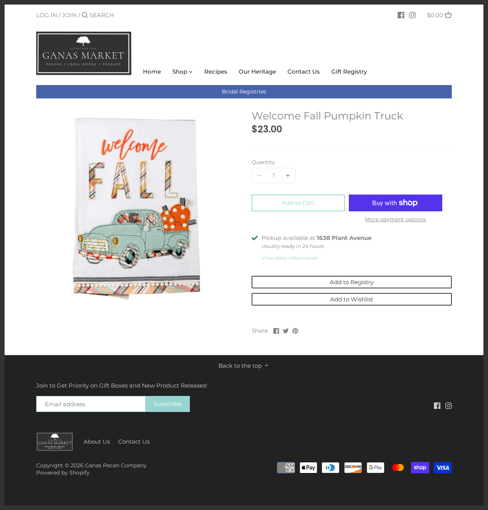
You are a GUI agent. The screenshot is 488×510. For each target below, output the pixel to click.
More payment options (395, 219)
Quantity (263, 162)
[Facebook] (401, 15)
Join (69, 15)
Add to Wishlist (351, 299)
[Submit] (85, 15)
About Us (96, 441)
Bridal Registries (244, 91)
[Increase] (288, 175)
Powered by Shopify (63, 473)
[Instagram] (412, 15)
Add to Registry (352, 282)
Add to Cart (298, 202)
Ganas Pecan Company (116, 465)
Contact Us (133, 441)
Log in (46, 15)
